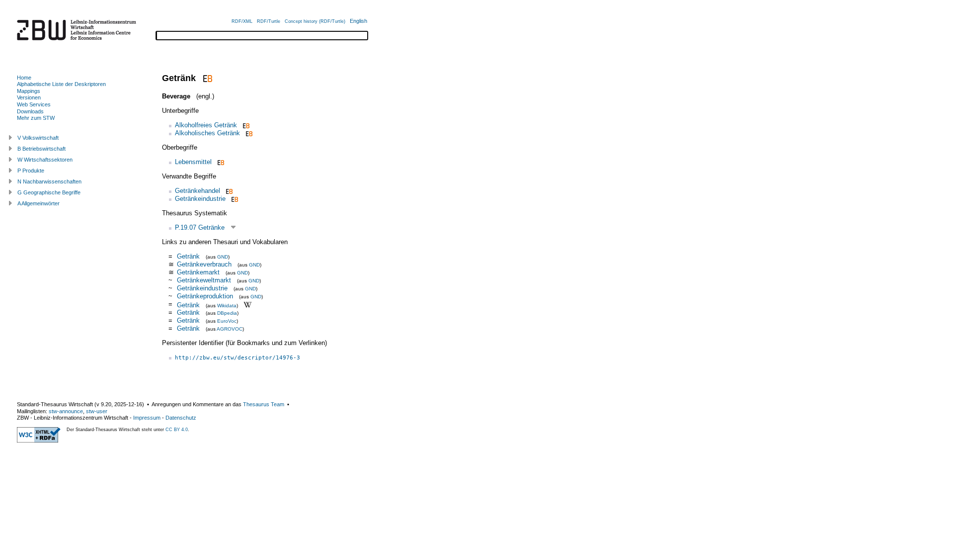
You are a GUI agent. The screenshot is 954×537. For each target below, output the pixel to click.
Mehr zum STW (36, 118)
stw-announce (66, 411)
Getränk (188, 256)
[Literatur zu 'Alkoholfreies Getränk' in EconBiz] (245, 125)
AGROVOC (229, 329)
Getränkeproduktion (205, 296)
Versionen (29, 97)
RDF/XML (242, 21)
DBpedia (227, 313)
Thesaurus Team (263, 404)
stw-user (96, 411)
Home (24, 78)
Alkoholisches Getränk (207, 133)
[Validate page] (39, 441)
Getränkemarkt (198, 272)
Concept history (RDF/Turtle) (315, 21)
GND (222, 257)
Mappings (28, 91)
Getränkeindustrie (200, 198)
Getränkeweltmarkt (204, 280)
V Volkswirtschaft (38, 138)
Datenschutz (180, 418)
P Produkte (30, 171)
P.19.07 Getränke (200, 227)
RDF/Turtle (268, 21)
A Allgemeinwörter (38, 203)
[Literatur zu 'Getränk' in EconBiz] (206, 78)
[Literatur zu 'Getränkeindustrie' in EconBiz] (234, 198)
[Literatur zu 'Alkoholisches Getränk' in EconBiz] (248, 133)
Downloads (30, 111)
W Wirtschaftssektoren (45, 160)
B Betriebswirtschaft (41, 149)
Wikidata (227, 305)
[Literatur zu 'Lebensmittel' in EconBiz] (220, 162)
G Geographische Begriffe (48, 192)
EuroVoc (227, 321)
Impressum (146, 418)
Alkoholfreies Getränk (206, 125)
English (358, 21)
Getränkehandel (197, 190)
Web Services (34, 104)
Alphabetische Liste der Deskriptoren (61, 84)
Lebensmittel (193, 162)
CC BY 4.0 (176, 429)
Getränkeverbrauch (204, 264)
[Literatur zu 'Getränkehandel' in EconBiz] (228, 190)
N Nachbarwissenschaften (49, 181)
